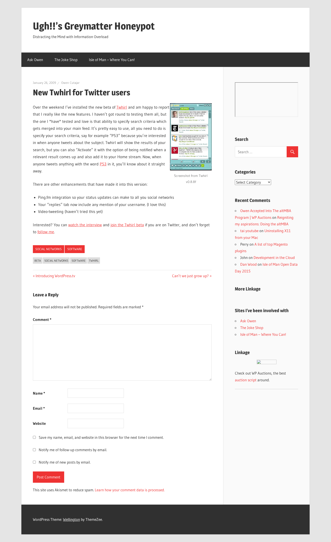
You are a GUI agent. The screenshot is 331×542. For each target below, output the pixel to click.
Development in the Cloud (274, 257)
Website (39, 423)
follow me (45, 231)
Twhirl (121, 107)
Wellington (71, 519)
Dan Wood (248, 264)
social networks (48, 249)
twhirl (94, 260)
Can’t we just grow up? (190, 275)
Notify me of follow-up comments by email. (73, 449)
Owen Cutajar (70, 83)
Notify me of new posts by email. (65, 462)
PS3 (103, 164)
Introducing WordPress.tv (55, 275)
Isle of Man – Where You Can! (112, 59)
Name (39, 393)
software (74, 249)
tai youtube (249, 230)
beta (37, 260)
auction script (245, 379)
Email (39, 408)
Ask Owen (35, 59)
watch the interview (85, 224)
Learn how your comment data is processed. (130, 489)
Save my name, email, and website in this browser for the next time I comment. (101, 437)
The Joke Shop (65, 59)
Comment (42, 319)
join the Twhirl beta (127, 224)
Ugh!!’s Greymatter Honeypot (94, 26)
